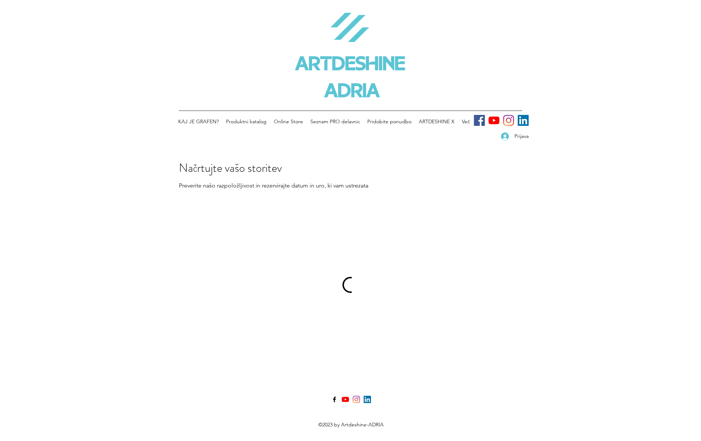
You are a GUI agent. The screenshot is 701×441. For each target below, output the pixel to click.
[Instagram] (508, 120)
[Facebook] (479, 120)
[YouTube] (494, 120)
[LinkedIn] (523, 120)
